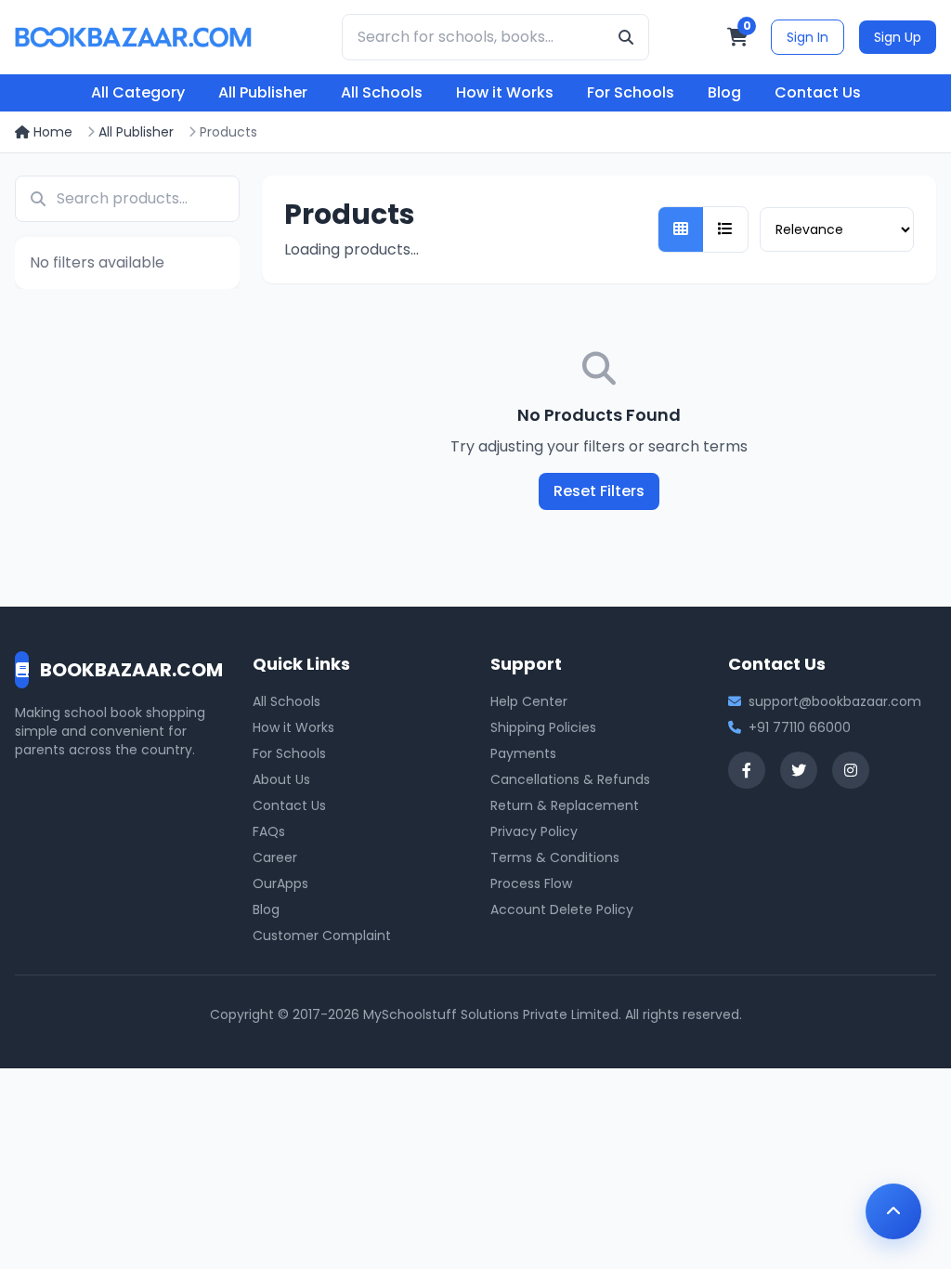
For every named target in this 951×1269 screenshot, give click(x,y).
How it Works (505, 92)
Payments (523, 753)
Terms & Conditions (554, 857)
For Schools (630, 92)
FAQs (269, 831)
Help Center (528, 701)
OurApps (280, 883)
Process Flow (531, 883)
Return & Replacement (564, 805)
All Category (138, 92)
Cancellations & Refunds (570, 779)
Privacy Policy (534, 831)
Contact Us (818, 92)
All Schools (382, 92)
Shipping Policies (543, 727)
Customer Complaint (322, 935)
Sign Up (897, 37)
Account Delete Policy (561, 909)
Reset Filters (599, 491)
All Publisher (262, 92)
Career (275, 857)
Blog (724, 92)
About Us (281, 779)
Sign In (807, 37)
